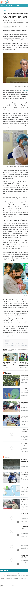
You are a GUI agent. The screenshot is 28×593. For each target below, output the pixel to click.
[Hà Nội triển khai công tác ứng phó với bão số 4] (11, 380)
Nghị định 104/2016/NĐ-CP (22, 345)
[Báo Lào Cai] (4, 367)
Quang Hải (25, 573)
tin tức (19, 580)
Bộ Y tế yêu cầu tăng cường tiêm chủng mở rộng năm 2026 (10, 364)
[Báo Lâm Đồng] (22, 463)
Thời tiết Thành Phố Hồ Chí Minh (6, 580)
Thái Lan (12, 578)
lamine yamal (14, 573)
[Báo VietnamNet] (22, 558)
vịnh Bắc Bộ (15, 580)
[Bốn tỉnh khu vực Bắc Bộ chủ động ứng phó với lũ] (11, 448)
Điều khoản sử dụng (3, 586)
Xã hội (4, 10)
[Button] (9, 26)
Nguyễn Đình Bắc (8, 573)
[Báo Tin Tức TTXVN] (22, 445)
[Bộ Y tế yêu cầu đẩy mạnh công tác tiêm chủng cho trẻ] (11, 518)
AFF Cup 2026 (3, 575)
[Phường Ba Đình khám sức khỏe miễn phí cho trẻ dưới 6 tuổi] (11, 531)
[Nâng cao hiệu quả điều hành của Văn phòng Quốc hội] (11, 546)
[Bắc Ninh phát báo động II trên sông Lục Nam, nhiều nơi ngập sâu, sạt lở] (11, 560)
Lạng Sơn (23, 580)
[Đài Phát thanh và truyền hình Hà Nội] (22, 515)
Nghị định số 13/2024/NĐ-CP (10, 345)
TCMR (6, 343)
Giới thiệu (1, 585)
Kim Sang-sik (24, 578)
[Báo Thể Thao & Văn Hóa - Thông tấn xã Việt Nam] (22, 377)
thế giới (26, 90)
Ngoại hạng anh (21, 575)
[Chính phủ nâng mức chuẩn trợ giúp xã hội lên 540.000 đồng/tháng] (11, 420)
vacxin (9, 343)
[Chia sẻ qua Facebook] (4, 336)
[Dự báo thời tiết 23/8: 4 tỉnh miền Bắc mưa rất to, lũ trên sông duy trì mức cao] (11, 477)
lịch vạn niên (20, 573)
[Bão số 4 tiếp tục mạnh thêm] (11, 393)
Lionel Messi (9, 575)
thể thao (2, 573)
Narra (20, 578)
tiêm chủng (14, 343)
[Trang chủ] (4, 2)
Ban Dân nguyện (24, 343)
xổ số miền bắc (14, 575)
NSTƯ (18, 343)
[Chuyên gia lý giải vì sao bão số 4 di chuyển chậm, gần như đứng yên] (11, 434)
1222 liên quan (21, 26)
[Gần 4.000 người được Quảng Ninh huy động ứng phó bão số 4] (11, 504)
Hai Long (2, 578)
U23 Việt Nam (7, 578)
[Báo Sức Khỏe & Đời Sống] (6, 26)
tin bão (16, 578)
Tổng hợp (12, 585)
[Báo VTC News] (22, 419)
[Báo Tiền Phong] (22, 390)
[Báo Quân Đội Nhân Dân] (22, 405)
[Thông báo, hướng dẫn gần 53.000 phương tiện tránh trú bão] (11, 406)
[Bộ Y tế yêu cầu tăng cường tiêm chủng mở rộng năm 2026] (10, 357)
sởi (4, 104)
